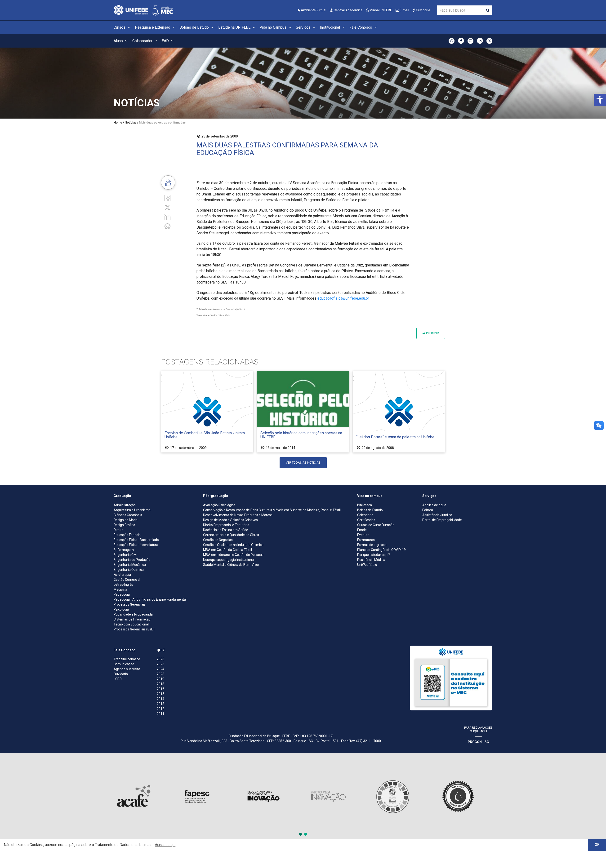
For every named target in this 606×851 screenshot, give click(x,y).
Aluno (119, 41)
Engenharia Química (129, 570)
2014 (160, 699)
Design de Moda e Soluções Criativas (230, 520)
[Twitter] (167, 207)
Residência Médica (371, 560)
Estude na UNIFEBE (234, 27)
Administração (125, 505)
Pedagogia (122, 594)
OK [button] (597, 845)
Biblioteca (364, 505)
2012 (160, 709)
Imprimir (432, 333)
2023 (160, 674)
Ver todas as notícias (303, 462)
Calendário (365, 515)
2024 (160, 669)
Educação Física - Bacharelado (136, 540)
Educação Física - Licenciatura (136, 545)
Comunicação (124, 664)
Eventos (363, 535)
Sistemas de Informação (132, 619)
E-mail (404, 10)
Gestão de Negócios (218, 540)
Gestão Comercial (127, 579)
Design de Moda (126, 520)
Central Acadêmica (347, 10)
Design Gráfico (124, 525)
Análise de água (434, 505)
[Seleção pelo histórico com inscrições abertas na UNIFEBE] (303, 411)
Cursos (120, 27)
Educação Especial (127, 535)
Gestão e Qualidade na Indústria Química (233, 545)
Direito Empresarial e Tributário (226, 525)
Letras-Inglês (123, 584)
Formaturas (366, 540)
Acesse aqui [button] (165, 844)
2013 (160, 704)
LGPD (118, 679)
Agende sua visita (127, 669)
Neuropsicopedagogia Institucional (228, 560)
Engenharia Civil (125, 555)
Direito (118, 530)
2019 (160, 679)
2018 (160, 684)
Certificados (366, 520)
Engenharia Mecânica (130, 565)
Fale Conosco (361, 27)
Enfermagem (124, 550)
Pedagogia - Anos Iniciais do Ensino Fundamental (150, 599)
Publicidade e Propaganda (133, 614)
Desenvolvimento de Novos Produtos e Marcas (237, 515)
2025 (160, 664)
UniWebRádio (367, 565)
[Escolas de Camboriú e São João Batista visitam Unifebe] (207, 411)
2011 (160, 714)
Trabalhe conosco (127, 659)
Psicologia (121, 609)
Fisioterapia (122, 574)
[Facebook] (167, 197)
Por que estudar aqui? (373, 555)
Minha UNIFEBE (380, 10)
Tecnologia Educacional (131, 624)
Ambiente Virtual (313, 10)
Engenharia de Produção (132, 560)
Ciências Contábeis (128, 515)
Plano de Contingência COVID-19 (381, 550)
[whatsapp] (167, 226)
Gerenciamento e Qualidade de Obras (231, 535)
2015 (160, 694)
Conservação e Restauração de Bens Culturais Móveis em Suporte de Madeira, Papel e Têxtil (272, 510)
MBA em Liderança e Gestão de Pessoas (233, 555)
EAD (166, 41)
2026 (160, 659)
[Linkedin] (167, 216)
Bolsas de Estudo (194, 27)
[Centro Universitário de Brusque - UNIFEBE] (143, 10)
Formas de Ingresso (372, 545)
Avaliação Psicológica (219, 505)
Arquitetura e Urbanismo (132, 510)
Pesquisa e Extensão (153, 27)
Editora (427, 510)
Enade (362, 530)
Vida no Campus (273, 27)
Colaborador (142, 41)
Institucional (330, 27)
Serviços (304, 27)
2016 (160, 689)
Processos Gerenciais (130, 604)
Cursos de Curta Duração (375, 525)
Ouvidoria (422, 10)
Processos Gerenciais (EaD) (134, 629)
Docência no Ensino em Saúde (225, 530)
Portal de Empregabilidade (442, 520)
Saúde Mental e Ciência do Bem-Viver (231, 565)
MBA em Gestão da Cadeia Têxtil (227, 550)
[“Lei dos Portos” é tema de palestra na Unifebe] (399, 411)
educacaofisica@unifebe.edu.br (343, 298)
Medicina (120, 589)
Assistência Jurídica (437, 515)
